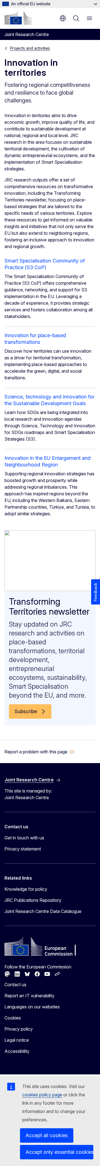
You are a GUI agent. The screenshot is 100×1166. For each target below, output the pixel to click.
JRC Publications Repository (32, 900)
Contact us (15, 984)
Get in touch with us (24, 838)
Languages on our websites (32, 1006)
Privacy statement (22, 849)
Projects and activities (30, 48)
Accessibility (16, 1051)
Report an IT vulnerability (29, 995)
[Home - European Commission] (18, 17)
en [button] (63, 18)
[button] (39, 751)
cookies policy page (42, 1094)
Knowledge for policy (25, 889)
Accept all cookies (47, 1135)
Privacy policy (18, 1029)
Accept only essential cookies (59, 1152)
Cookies (12, 1018)
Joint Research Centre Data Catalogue (42, 911)
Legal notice (16, 1040)
